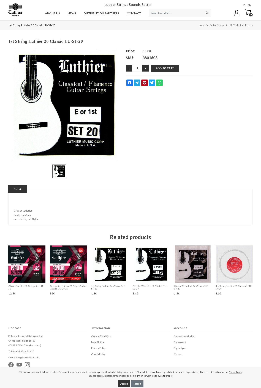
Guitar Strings (217, 25)
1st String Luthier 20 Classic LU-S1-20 (108, 287)
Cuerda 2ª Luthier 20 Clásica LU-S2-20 (150, 287)
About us (52, 13)
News (72, 13)
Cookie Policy (98, 354)
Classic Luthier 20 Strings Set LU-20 (26, 287)
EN (249, 5)
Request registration (184, 336)
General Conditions (101, 336)
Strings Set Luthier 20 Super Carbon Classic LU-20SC (68, 287)
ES (244, 5)
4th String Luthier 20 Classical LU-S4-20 (234, 287)
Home (202, 25)
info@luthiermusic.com (27, 357)
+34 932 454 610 (25, 351)
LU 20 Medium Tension (241, 25)
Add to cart (165, 68)
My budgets (180, 348)
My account (180, 342)
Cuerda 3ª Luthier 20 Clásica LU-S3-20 (191, 287)
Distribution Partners (101, 13)
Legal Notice (97, 342)
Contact (134, 13)
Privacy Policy (98, 348)
